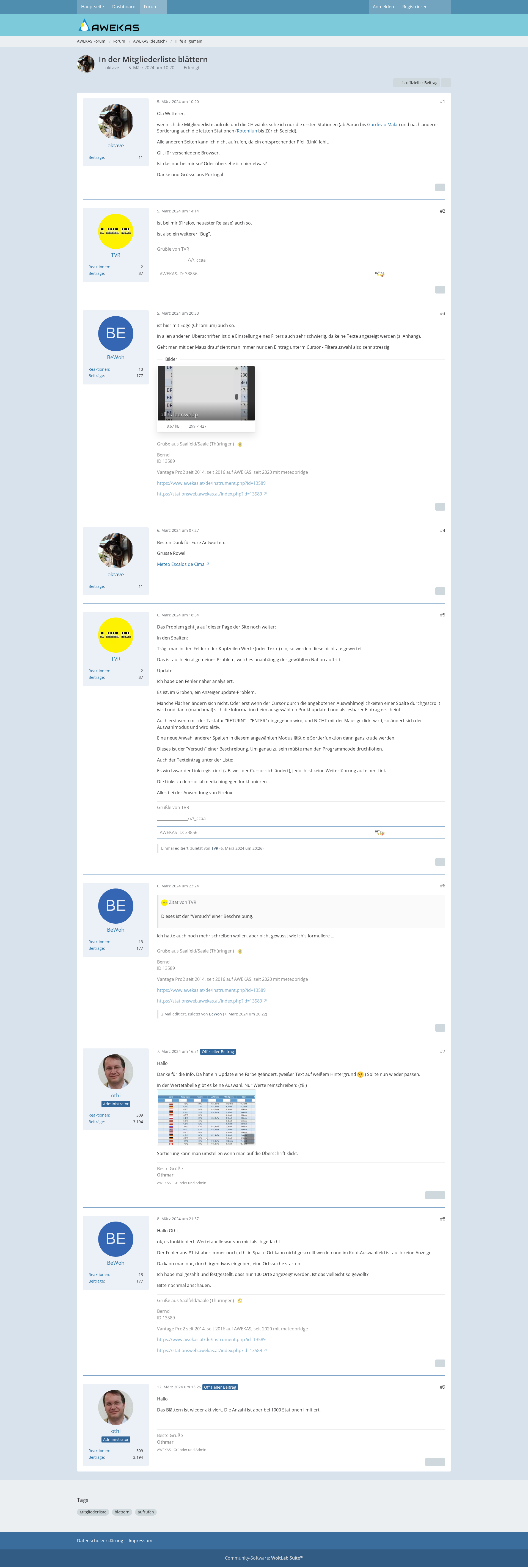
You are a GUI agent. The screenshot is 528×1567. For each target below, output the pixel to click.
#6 (442, 886)
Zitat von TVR (182, 902)
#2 (442, 211)
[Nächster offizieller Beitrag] (440, 1195)
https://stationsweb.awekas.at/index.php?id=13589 (209, 494)
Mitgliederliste (93, 1512)
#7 (442, 1051)
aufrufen (146, 1512)
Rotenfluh (247, 131)
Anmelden (383, 7)
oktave (112, 68)
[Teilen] (446, 82)
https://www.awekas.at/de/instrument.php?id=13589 (211, 483)
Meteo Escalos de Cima (181, 564)
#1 (442, 101)
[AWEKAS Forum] (264, 24)
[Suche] (441, 7)
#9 (442, 1387)
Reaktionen (99, 266)
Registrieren (415, 7)
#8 (442, 1219)
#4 (442, 530)
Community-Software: (264, 1558)
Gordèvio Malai (382, 124)
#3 (442, 313)
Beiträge (96, 157)
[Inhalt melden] (440, 187)
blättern (122, 1512)
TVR (214, 848)
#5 (442, 615)
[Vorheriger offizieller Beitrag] (440, 1462)
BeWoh (215, 1014)
